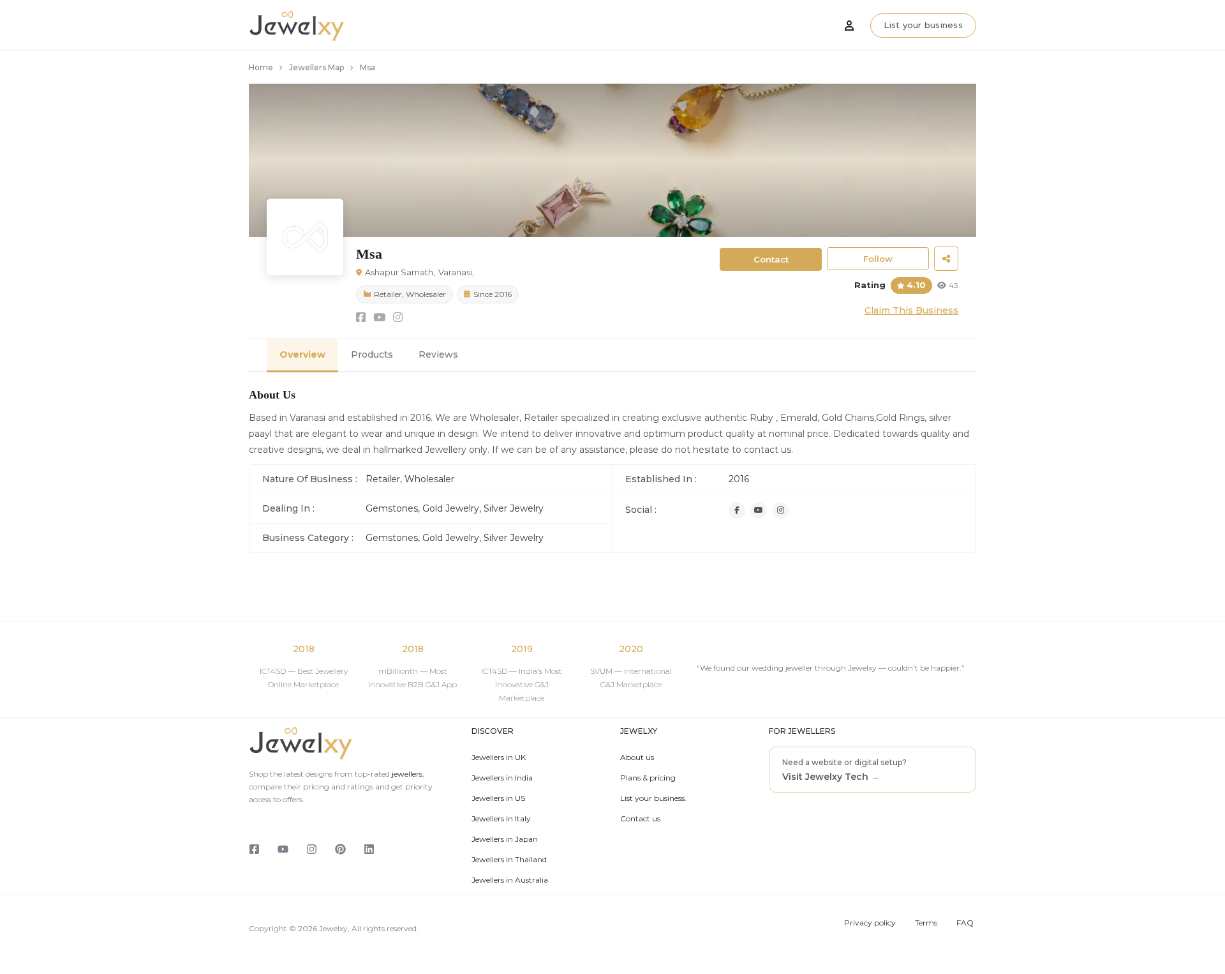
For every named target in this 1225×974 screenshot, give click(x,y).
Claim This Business (911, 310)
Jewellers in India (502, 777)
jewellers (406, 774)
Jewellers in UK (498, 757)
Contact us (640, 818)
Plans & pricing (648, 777)
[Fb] (737, 510)
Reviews (438, 354)
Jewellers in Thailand (509, 859)
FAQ (965, 922)
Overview (302, 354)
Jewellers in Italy (501, 818)
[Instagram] (780, 510)
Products (372, 354)
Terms (926, 922)
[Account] (849, 25)
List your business (923, 25)
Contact (771, 259)
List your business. (653, 798)
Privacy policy (870, 922)
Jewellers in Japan (504, 839)
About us (637, 757)
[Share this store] (946, 259)
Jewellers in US (498, 798)
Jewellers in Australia (509, 880)
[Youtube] (758, 510)
